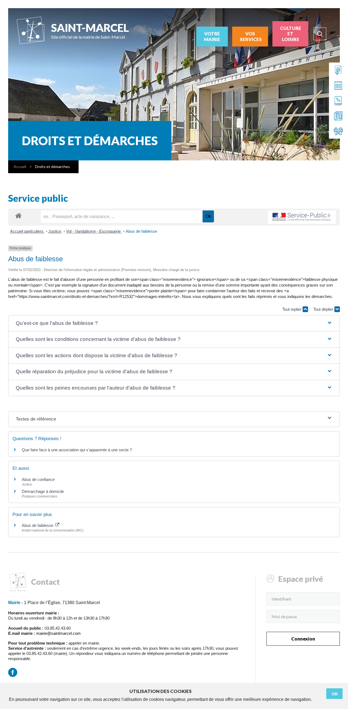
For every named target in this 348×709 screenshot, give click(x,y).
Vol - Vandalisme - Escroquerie (94, 231)
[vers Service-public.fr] (302, 217)
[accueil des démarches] (18, 215)
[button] (174, 323)
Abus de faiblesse (141, 231)
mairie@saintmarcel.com (58, 633)
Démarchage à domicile (43, 491)
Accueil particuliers (27, 231)
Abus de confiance (38, 479)
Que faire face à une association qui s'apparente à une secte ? (77, 449)
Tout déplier (323, 309)
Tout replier (292, 309)
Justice (55, 231)
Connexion (303, 639)
